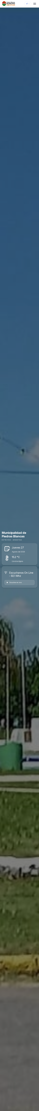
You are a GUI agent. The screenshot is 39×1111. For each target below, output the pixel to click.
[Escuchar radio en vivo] (27, 4)
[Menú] (34, 4)
